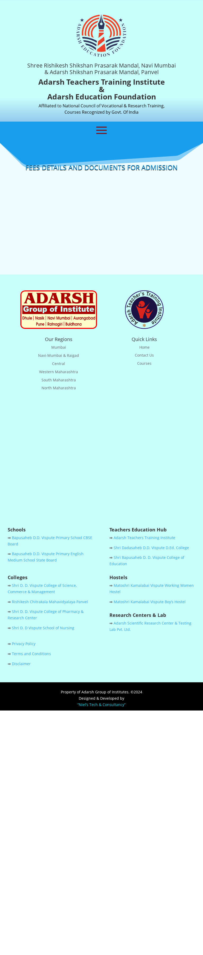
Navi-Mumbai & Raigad (58, 355)
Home (144, 347)
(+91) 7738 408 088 (93, 454)
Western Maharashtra (58, 371)
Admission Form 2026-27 (101, 247)
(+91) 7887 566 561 (130, 454)
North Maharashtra (58, 387)
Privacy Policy (23, 643)
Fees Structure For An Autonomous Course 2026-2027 (101, 221)
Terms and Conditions (31, 653)
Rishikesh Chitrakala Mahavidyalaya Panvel (50, 601)
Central (58, 363)
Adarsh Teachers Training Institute (144, 537)
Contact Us (144, 355)
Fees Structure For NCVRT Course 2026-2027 (101, 196)
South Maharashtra (58, 379)
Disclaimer (21, 663)
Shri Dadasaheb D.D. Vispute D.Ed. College (151, 547)
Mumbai (58, 347)
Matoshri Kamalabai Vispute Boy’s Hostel (150, 601)
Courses (144, 363)
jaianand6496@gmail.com (108, 465)
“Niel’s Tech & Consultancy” (101, 704)
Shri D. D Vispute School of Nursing (43, 627)
